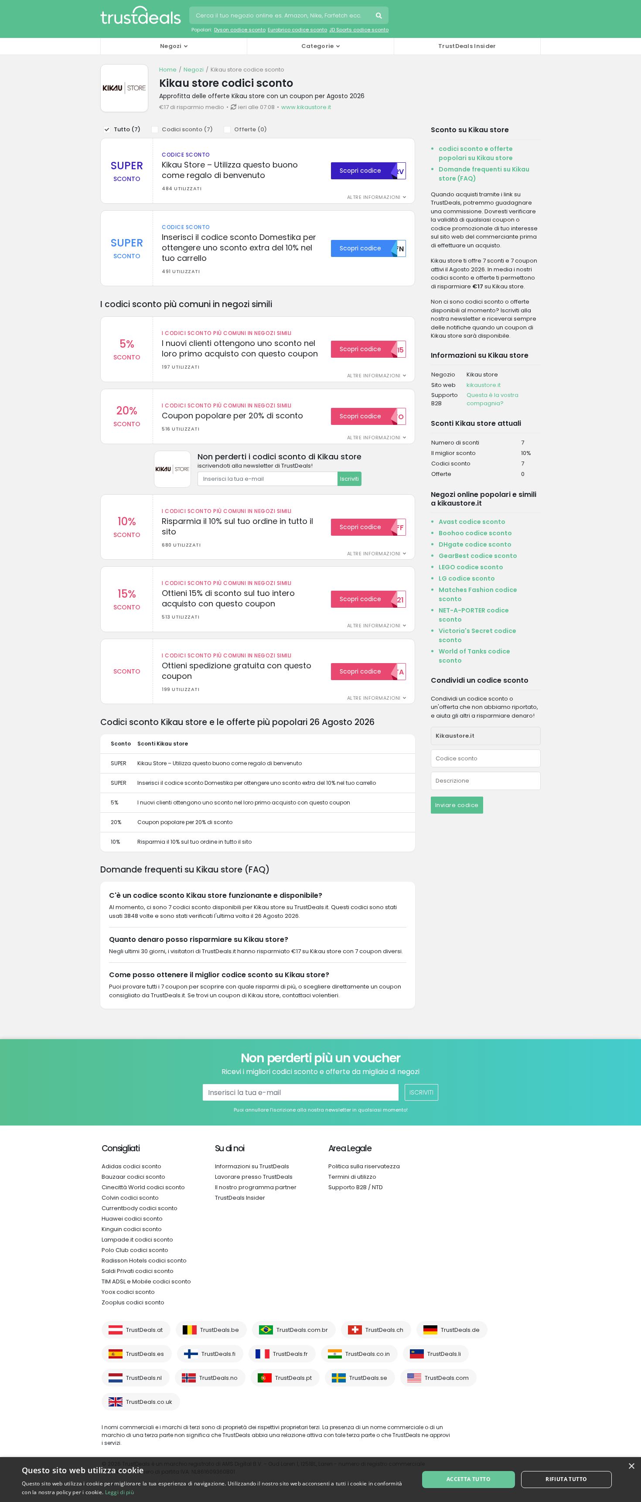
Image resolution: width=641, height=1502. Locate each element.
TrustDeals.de (460, 1330)
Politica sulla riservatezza (364, 1166)
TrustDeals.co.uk (149, 1402)
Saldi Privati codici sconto (138, 1271)
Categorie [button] (317, 46)
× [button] (631, 1466)
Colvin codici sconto (130, 1198)
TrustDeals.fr (290, 1354)
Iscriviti (349, 479)
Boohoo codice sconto (475, 533)
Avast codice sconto (472, 521)
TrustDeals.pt (293, 1378)
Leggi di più (119, 1492)
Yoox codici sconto (128, 1292)
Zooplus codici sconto (133, 1302)
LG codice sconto (467, 578)
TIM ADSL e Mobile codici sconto (146, 1281)
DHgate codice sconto (475, 544)
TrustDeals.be (219, 1330)
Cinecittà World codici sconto (143, 1187)
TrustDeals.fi (218, 1354)
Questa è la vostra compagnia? (492, 399)
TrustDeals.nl (144, 1378)
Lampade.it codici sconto (137, 1239)
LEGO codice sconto (471, 567)
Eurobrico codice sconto (297, 29)
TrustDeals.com (447, 1378)
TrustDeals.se (368, 1378)
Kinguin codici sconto (132, 1229)
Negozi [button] (171, 46)
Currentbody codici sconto (139, 1208)
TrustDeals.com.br (302, 1330)
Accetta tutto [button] (469, 1479)
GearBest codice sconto (478, 555)
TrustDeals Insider (467, 46)
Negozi (194, 69)
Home (168, 69)
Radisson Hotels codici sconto (144, 1260)
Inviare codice (457, 805)
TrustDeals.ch (384, 1330)
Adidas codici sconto (131, 1166)
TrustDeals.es (145, 1354)
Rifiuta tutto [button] (566, 1479)
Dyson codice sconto (240, 29)
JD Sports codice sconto (359, 29)
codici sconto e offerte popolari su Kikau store (476, 153)
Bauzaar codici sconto (133, 1177)
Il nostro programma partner (256, 1187)
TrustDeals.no (218, 1378)
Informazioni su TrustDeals (252, 1166)
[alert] (320, 1479)
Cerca (380, 16)
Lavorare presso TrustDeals (254, 1177)
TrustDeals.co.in (367, 1354)
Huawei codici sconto (132, 1219)
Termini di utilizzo (352, 1177)
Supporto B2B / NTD (355, 1187)
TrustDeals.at (144, 1330)
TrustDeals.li (444, 1354)
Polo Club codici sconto (135, 1250)
